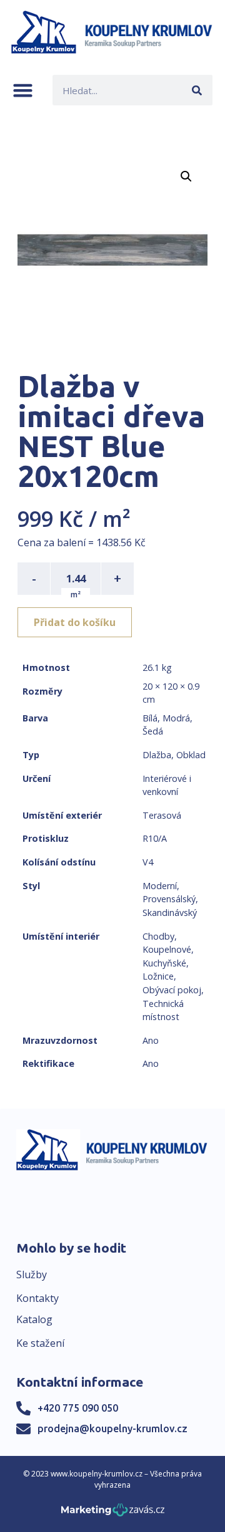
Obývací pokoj (171, 990)
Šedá (152, 731)
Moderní (159, 886)
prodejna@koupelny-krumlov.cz (113, 1428)
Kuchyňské (164, 963)
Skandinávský (169, 912)
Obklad (191, 755)
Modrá (176, 718)
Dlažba (156, 755)
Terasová (161, 815)
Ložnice (158, 976)
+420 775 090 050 (78, 1408)
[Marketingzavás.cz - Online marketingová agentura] (112, 1513)
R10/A (154, 838)
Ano (150, 1040)
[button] (22, 90)
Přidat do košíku (75, 622)
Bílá (150, 718)
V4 (147, 862)
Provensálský (169, 899)
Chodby (158, 936)
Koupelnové (166, 949)
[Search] (197, 90)
